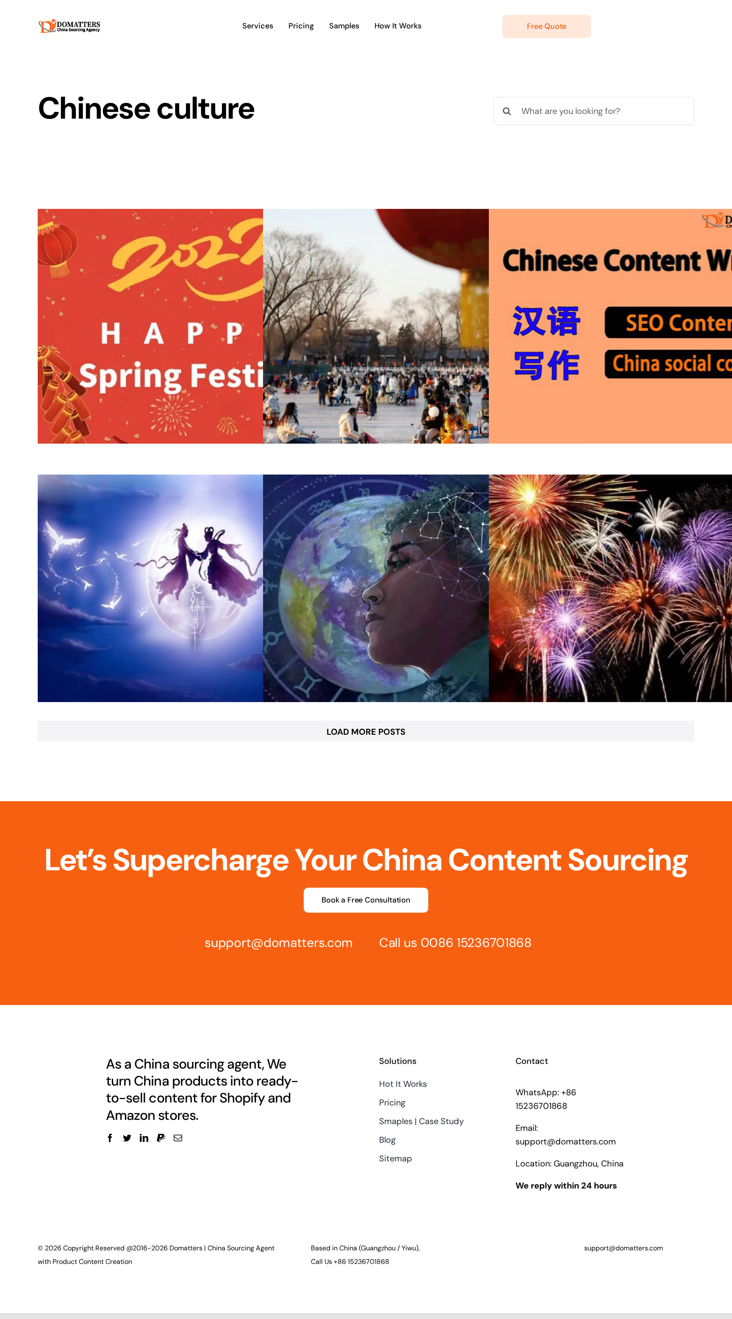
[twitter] (127, 1138)
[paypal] (161, 1138)
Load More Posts (366, 731)
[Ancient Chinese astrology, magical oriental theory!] (422, 592)
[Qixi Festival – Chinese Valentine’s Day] (197, 592)
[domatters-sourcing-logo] (69, 11)
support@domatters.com (279, 942)
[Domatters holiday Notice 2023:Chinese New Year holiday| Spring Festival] (197, 326)
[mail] (178, 1138)
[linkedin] (144, 1138)
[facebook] (110, 1138)
